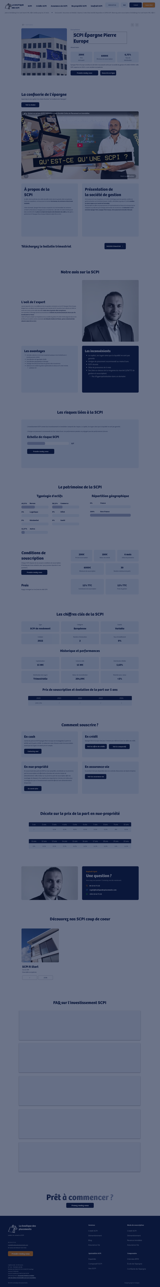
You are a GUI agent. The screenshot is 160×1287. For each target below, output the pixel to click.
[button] (105, 632)
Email (56, 640)
